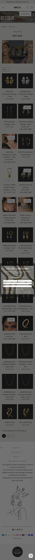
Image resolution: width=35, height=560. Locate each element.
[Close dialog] (33, 267)
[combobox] (4, 286)
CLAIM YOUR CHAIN (17, 289)
